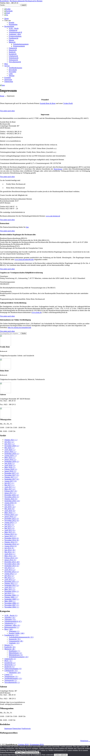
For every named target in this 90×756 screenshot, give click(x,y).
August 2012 (10, 574)
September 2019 (11, 453)
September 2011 (11, 585)
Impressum (8, 728)
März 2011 (9, 589)
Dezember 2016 (11, 495)
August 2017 (10, 481)
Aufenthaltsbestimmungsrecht (21, 637)
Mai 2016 (9, 509)
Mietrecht (9, 649)
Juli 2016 (9, 505)
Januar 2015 (10, 536)
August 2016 (10, 503)
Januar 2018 (10, 471)
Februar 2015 (10, 534)
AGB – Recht (10, 615)
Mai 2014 (9, 552)
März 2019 (9, 457)
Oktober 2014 (10, 542)
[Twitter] (7, 9)
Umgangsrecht (16, 641)
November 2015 (11, 520)
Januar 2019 (10, 459)
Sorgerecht (14, 639)
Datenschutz (16, 728)
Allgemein (10, 619)
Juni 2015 (9, 526)
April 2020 (9, 450)
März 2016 (9, 513)
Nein (21, 752)
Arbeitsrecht (10, 623)
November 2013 (12, 564)
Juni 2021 (9, 444)
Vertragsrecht (10, 680)
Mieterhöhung (15, 653)
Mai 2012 (9, 577)
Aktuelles (9, 617)
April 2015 (9, 530)
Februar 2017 (10, 491)
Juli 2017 (9, 483)
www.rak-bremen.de (53, 216)
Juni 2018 (9, 463)
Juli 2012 (9, 575)
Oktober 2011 (10, 583)
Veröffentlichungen (13, 678)
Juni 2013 (9, 568)
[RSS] (6, 15)
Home (2, 96)
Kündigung (14, 651)
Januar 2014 (10, 560)
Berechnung (58, 169)
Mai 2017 (9, 485)
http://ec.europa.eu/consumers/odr (19, 327)
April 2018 (9, 465)
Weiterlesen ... (85, 741)
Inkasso (8, 645)
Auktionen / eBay (12, 625)
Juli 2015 (9, 524)
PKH (8, 661)
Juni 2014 (9, 550)
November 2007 (11, 605)
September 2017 (11, 479)
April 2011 (9, 587)
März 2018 (9, 467)
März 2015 (9, 532)
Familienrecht (11, 635)
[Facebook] (8, 11)
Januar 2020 (10, 452)
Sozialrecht (9, 663)
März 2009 (9, 601)
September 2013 (11, 566)
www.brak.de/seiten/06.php (24, 259)
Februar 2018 (10, 469)
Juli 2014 (9, 548)
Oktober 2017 (10, 477)
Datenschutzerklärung (31, 752)
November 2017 (11, 475)
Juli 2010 (9, 593)
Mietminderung (16, 655)
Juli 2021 (9, 442)
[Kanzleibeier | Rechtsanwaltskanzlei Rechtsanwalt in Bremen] (2, 85)
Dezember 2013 (12, 562)
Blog (8, 629)
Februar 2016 (11, 514)
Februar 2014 (11, 558)
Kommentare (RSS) (37, 744)
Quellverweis (26, 728)
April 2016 (9, 511)
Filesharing (15, 672)
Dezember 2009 (11, 595)
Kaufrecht (9, 647)
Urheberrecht (11, 670)
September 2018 (11, 461)
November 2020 (11, 446)
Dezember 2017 (11, 473)
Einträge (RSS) (23, 744)
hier (27, 227)
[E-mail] (7, 13)
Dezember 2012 (11, 572)
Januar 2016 (10, 516)
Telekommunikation (13, 669)
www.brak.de (36, 312)
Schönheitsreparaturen (18, 657)
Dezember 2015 (11, 518)
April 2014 (9, 554)
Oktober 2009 (10, 597)
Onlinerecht (10, 659)
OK (17, 752)
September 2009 (11, 599)
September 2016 (12, 501)
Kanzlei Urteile (16, 633)
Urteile (8, 674)
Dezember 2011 (11, 581)
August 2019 (10, 455)
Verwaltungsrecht (12, 682)
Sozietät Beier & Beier (48, 103)
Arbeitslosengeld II (13, 621)
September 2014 (11, 544)
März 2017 (9, 489)
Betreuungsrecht (11, 627)
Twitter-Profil (68, 103)
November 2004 (11, 607)
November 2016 (11, 497)
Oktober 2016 (10, 499)
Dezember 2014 (11, 538)
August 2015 (10, 522)
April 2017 (9, 487)
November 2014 (11, 540)
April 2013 (9, 570)
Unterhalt (14, 643)
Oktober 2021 (10, 440)
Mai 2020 (9, 448)
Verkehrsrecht (11, 676)
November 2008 (11, 603)
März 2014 (10, 556)
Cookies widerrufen (61, 755)
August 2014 (10, 546)
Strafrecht (9, 667)
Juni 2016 (9, 507)
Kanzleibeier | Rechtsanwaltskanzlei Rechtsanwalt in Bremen (21, 1)
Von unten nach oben (7, 111)
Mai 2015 (9, 528)
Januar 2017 (10, 493)
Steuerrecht (9, 665)
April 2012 (9, 579)
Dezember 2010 (11, 591)
